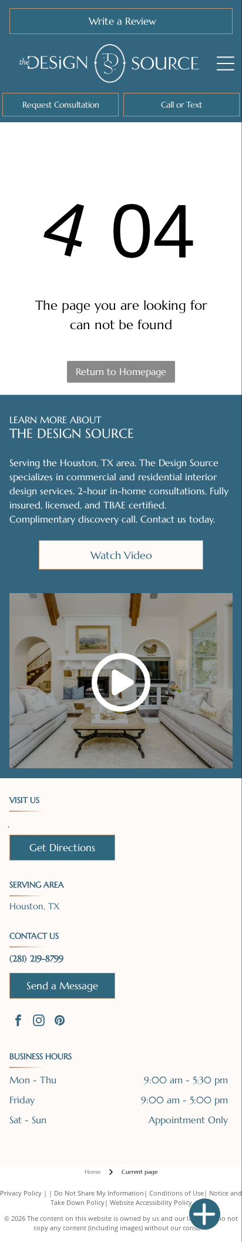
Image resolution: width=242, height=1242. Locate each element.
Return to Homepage (121, 371)
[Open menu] (225, 63)
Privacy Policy (21, 1193)
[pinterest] (59, 1022)
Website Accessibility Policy (151, 1202)
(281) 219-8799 (36, 958)
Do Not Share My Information (99, 1193)
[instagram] (39, 1022)
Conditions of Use (176, 1193)
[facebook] (18, 1022)
